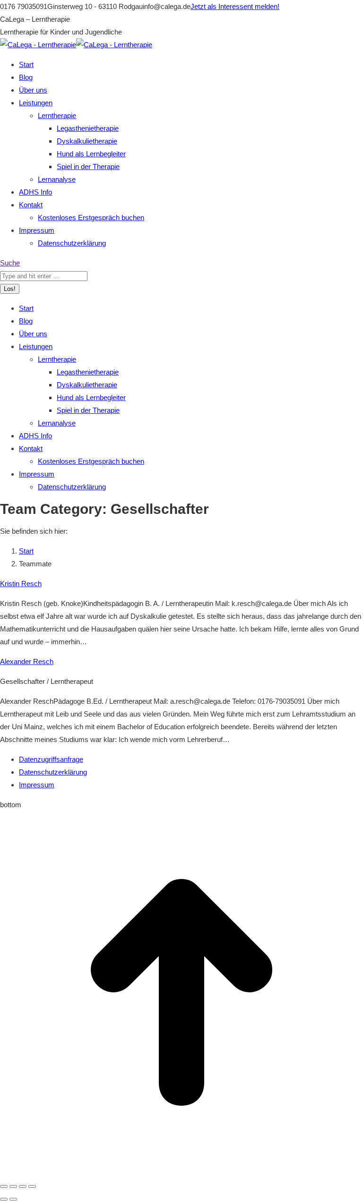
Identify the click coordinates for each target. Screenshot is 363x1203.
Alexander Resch (26, 661)
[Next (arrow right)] (13, 1199)
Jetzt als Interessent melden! (234, 6)
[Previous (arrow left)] (4, 1199)
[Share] (13, 1186)
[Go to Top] (181, 1171)
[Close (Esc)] (4, 1186)
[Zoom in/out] (32, 1186)
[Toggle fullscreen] (22, 1186)
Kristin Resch (21, 584)
